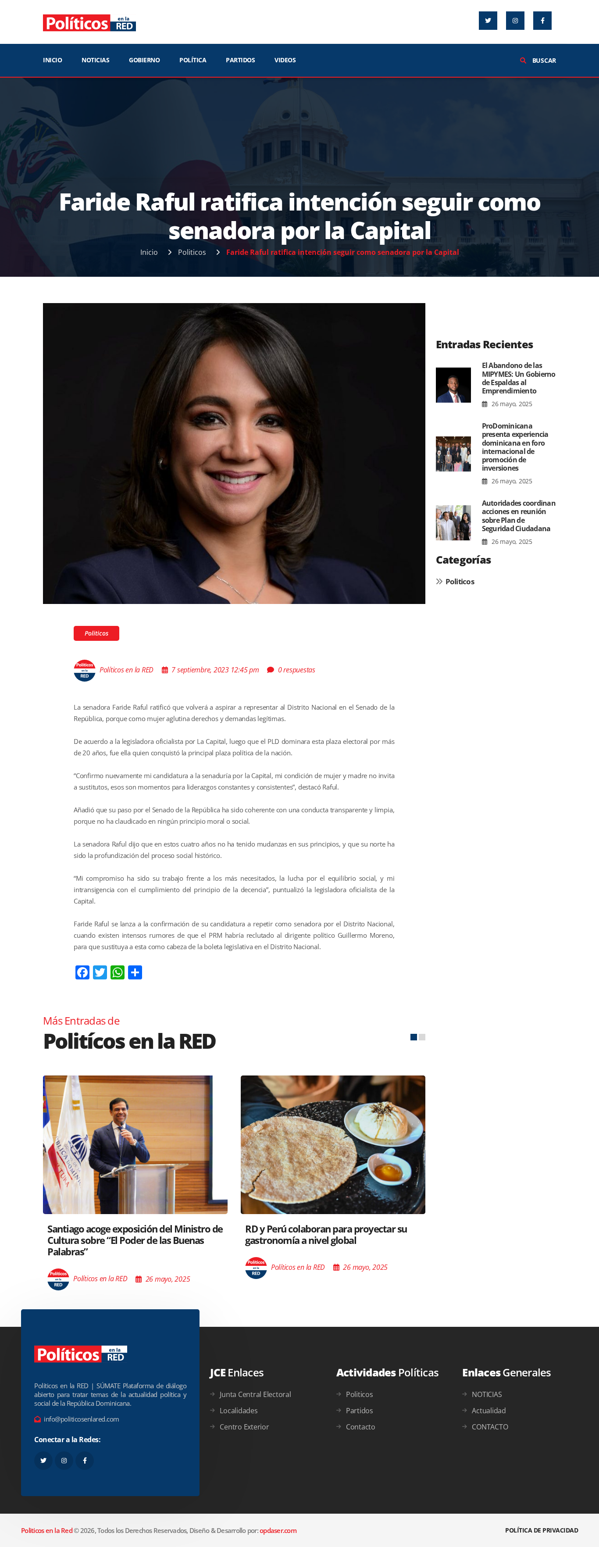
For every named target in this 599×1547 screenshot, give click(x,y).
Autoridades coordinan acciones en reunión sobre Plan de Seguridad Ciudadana (519, 515)
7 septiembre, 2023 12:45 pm (215, 670)
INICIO (52, 60)
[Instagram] (515, 20)
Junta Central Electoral (255, 1394)
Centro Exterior (244, 1427)
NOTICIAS (95, 60)
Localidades (238, 1410)
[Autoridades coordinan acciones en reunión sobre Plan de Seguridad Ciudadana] (453, 523)
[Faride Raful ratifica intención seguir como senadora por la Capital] (234, 452)
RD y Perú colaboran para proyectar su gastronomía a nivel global (326, 1234)
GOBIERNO (144, 60)
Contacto (360, 1427)
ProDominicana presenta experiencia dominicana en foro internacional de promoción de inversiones (515, 447)
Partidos (359, 1410)
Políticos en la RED (126, 670)
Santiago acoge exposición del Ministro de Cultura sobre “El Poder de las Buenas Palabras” (135, 1240)
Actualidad (489, 1410)
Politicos (192, 252)
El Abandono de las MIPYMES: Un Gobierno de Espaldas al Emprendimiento (519, 378)
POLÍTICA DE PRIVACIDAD (541, 1530)
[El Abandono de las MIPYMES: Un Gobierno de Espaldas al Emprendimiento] (453, 385)
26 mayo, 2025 (511, 404)
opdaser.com (278, 1530)
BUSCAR (543, 60)
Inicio (149, 252)
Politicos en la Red (46, 1530)
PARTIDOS (240, 60)
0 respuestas (296, 670)
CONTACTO (490, 1427)
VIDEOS (285, 60)
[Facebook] (542, 20)
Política (192, 60)
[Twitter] (488, 20)
